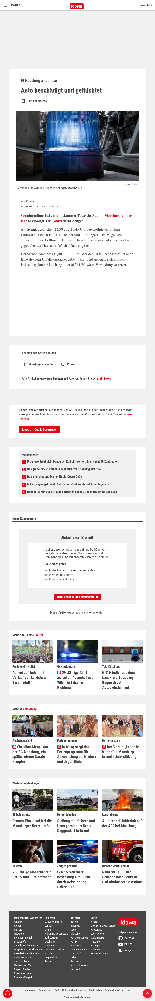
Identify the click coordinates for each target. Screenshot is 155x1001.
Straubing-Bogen (53, 921)
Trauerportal (97, 941)
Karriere (18, 929)
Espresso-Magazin (23, 977)
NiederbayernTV (22, 965)
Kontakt (18, 925)
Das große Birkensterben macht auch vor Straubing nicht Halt (64, 469)
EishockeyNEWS (22, 957)
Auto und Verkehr (80, 965)
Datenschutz (45, 990)
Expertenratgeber (23, 973)
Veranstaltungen (99, 953)
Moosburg (31, 709)
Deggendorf (51, 957)
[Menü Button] (5, 5)
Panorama (76, 961)
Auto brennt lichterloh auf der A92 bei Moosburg (122, 823)
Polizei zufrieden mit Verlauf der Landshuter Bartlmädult (30, 677)
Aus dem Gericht (79, 937)
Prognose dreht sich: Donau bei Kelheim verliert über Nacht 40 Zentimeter (72, 461)
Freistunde (76, 945)
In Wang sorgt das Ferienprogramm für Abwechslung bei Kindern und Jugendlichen (76, 754)
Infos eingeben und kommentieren (77, 597)
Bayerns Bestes (22, 969)
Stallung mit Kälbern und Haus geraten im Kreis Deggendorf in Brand (76, 826)
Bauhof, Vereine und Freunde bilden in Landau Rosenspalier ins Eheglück (72, 492)
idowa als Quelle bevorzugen (39, 429)
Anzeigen (95, 945)
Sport (73, 929)
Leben (74, 957)
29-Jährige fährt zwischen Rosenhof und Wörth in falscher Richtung (75, 680)
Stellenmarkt (97, 937)
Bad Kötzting (51, 937)
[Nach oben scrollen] (147, 993)
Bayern (74, 921)
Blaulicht (75, 925)
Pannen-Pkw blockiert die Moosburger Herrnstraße (32, 823)
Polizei (16, 5)
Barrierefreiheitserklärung (118, 990)
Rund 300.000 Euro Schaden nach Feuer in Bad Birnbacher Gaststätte (122, 877)
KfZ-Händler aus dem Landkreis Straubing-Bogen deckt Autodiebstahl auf (118, 680)
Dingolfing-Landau (54, 949)
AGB (57, 990)
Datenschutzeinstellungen (77, 997)
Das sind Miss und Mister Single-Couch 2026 (54, 476)
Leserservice (97, 933)
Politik (74, 941)
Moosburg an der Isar (41, 364)
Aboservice (96, 929)
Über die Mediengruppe (26, 945)
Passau (48, 961)
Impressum (30, 990)
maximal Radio (21, 961)
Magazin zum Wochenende (28, 949)
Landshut (49, 925)
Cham (48, 929)
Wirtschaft (76, 953)
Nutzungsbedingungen (74, 990)
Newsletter (19, 933)
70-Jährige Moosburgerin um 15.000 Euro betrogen (31, 874)
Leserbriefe (20, 941)
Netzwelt (75, 969)
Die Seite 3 (76, 933)
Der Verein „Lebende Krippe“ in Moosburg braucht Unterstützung (120, 752)
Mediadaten (95, 990)
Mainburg (50, 945)
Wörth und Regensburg (56, 933)
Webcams (96, 949)
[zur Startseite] (129, 921)
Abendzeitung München (26, 953)
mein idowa (104, 378)
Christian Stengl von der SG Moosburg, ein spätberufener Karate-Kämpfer (30, 754)
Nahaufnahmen (79, 949)
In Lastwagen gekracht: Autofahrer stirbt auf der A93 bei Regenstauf (69, 484)
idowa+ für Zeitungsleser (103, 925)
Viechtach (50, 941)
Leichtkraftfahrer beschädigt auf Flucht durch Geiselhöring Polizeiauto (73, 879)
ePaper (94, 921)
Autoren (18, 921)
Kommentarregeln (23, 937)
